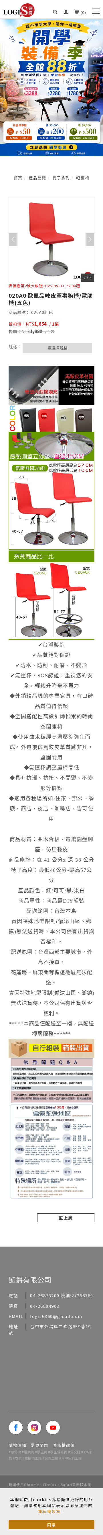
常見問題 (39, 1445)
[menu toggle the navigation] (96, 11)
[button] (55, 9)
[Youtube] (55, 1427)
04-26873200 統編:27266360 (61, 1295)
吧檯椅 (83, 178)
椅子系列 (61, 178)
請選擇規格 (57, 348)
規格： (15, 346)
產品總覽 (37, 178)
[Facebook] (18, 1427)
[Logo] (19, 10)
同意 (51, 1525)
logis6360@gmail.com (56, 1316)
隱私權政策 (49, 1511)
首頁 (18, 178)
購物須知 (17, 1445)
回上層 (66, 1218)
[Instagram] (36, 1427)
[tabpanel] (51, 87)
